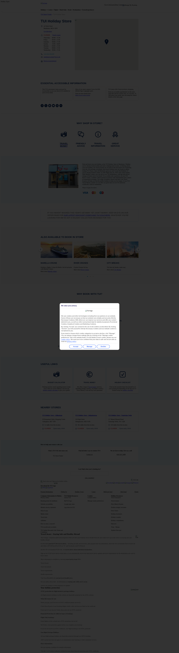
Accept (75, 346)
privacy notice (71, 341)
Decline (103, 346)
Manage (89, 346)
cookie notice (65, 339)
